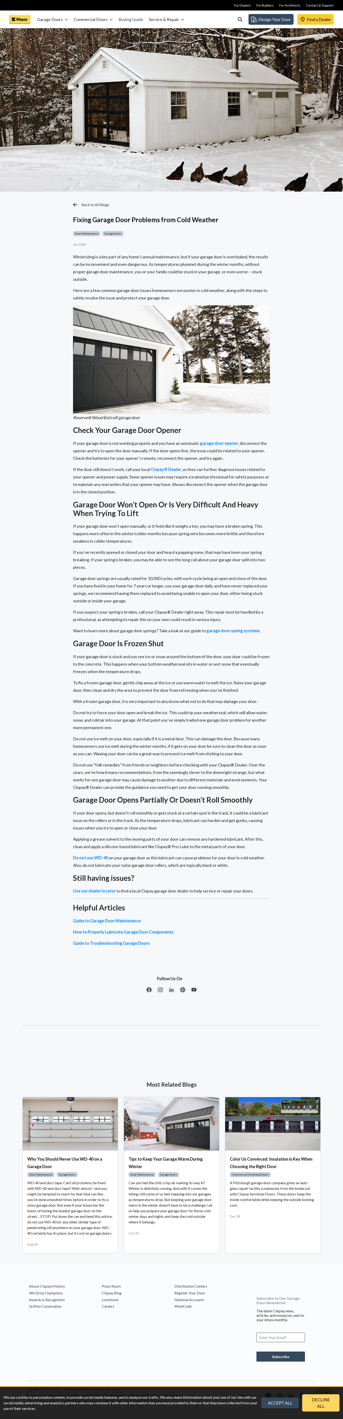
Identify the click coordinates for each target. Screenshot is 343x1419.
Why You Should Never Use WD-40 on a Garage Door (64, 1162)
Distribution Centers (190, 1286)
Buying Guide (131, 19)
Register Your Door (189, 1293)
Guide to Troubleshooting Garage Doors (111, 943)
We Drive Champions (46, 1293)
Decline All (321, 1403)
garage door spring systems (233, 630)
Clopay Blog (112, 1293)
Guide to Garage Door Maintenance (107, 920)
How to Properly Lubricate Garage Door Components (123, 931)
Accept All (280, 1402)
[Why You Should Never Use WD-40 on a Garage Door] (70, 1124)
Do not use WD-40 (90, 857)
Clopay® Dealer (165, 469)
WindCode (183, 1306)
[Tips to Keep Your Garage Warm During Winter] (171, 1124)
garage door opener (219, 443)
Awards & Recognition (47, 1299)
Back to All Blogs (95, 204)
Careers (108, 1306)
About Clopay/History (47, 1286)
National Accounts (189, 1299)
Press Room (111, 1286)
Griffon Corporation (45, 1306)
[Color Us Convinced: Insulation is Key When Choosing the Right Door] (272, 1124)
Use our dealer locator (94, 890)
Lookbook (110, 1299)
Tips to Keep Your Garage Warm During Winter (166, 1162)
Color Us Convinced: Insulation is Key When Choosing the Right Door (271, 1162)
